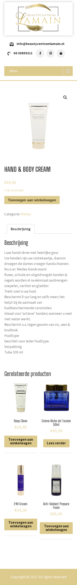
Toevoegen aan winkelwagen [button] (20, 441)
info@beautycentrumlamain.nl (40, 43)
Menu (14, 71)
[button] (65, 97)
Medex (26, 214)
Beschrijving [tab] (21, 229)
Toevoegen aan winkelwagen (32, 200)
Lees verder (56, 443)
